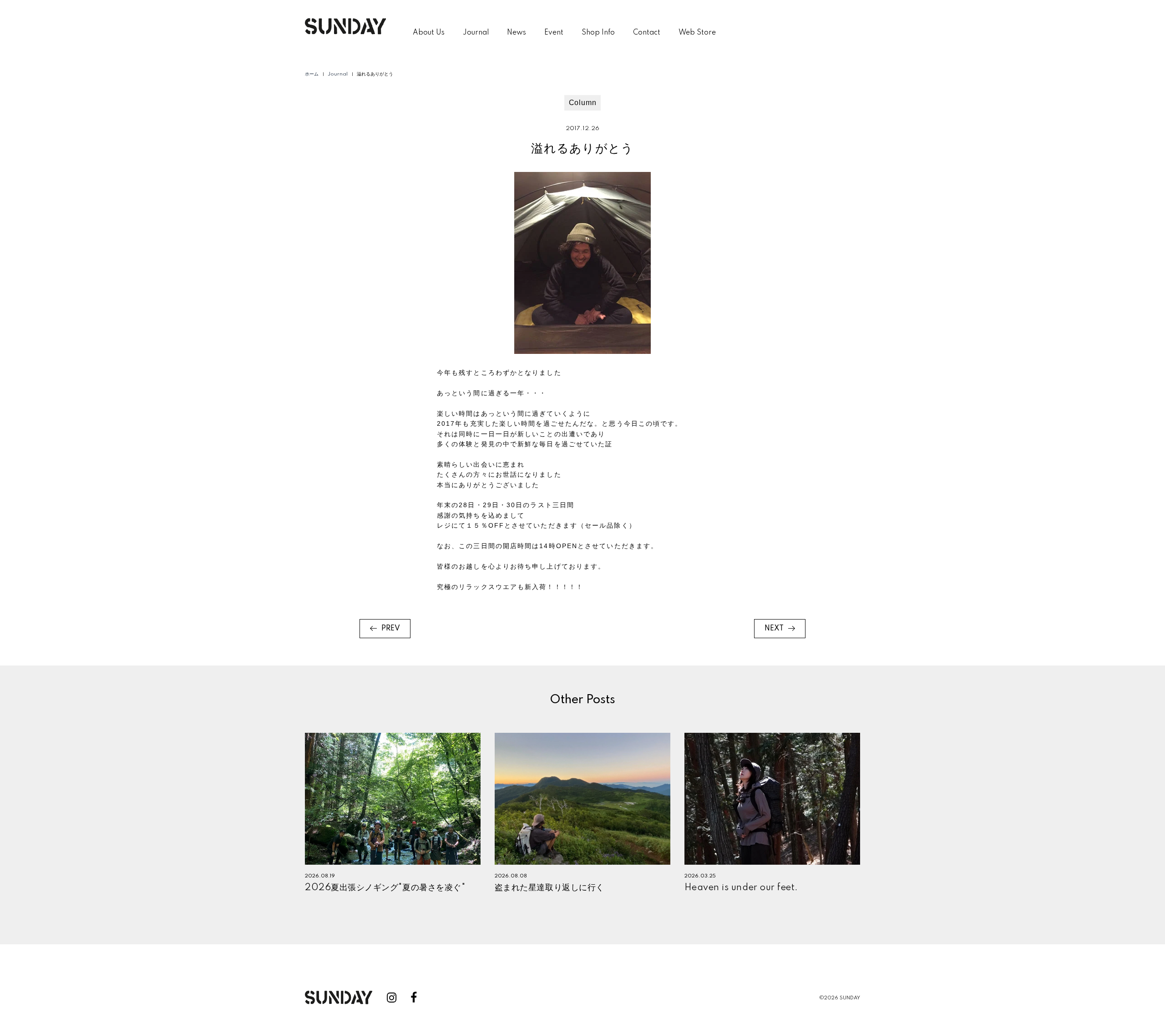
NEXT (774, 628)
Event (553, 33)
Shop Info (598, 33)
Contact (646, 33)
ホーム (312, 74)
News (516, 33)
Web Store (697, 33)
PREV (390, 628)
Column (583, 102)
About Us (429, 33)
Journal (476, 33)
